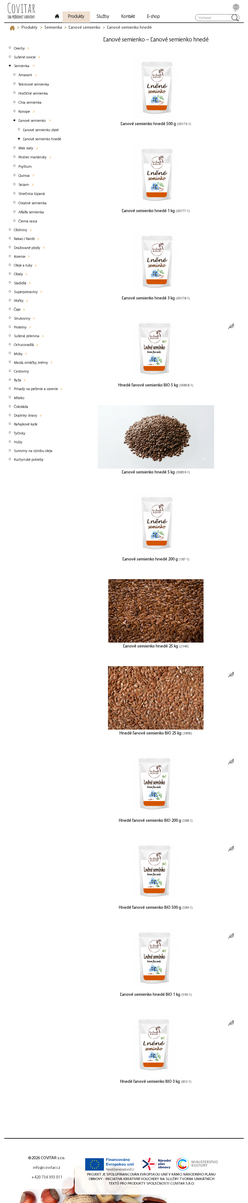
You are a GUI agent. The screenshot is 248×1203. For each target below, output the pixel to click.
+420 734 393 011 (46, 1177)
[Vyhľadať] (235, 17)
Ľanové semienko (84, 27)
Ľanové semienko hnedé (129, 27)
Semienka (53, 27)
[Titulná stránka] (57, 17)
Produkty (29, 27)
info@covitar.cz (46, 1168)
